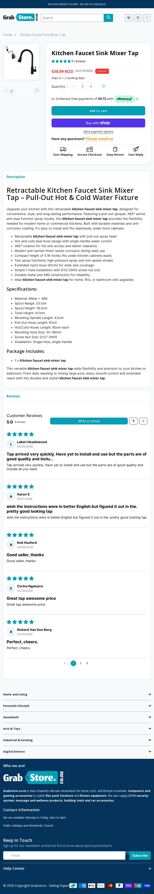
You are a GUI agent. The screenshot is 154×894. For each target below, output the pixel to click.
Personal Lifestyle (16, 706)
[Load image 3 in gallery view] (20, 91)
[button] (62, 61)
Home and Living (15, 694)
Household (10, 717)
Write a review (89, 421)
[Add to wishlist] (103, 86)
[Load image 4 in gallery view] (25, 91)
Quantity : (59, 86)
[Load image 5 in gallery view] (30, 91)
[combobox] (72, 18)
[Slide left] (5, 90)
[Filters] (133, 421)
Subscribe (140, 855)
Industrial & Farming (18, 740)
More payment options (98, 131)
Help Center (13, 868)
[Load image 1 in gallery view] (11, 91)
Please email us (99, 138)
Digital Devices (14, 751)
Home (7, 34)
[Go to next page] (88, 663)
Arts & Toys (11, 729)
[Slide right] (37, 90)
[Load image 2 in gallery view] (16, 91)
